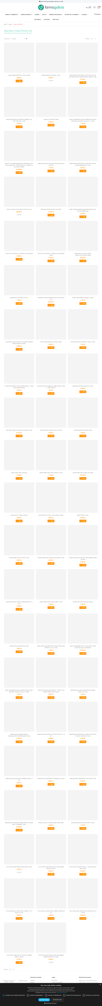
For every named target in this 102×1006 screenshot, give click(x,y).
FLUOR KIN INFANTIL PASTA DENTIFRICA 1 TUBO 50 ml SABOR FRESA (19, 386)
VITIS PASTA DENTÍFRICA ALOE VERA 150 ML (19, 867)
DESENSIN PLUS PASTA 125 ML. (19, 297)
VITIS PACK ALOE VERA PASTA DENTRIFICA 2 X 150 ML (82, 911)
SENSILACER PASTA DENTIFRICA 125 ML (82, 822)
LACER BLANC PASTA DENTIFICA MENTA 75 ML (51, 557)
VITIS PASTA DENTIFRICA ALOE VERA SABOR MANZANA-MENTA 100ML (51, 956)
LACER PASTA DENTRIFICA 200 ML (83, 602)
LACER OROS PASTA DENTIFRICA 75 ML (51, 602)
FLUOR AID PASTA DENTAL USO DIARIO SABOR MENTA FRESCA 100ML (19, 342)
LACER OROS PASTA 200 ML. (19, 472)
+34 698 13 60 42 (22, 980)
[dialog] (51, 994)
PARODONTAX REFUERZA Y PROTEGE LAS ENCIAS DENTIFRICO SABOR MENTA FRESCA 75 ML (83, 76)
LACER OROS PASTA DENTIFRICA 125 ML (51, 472)
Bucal (10, 24)
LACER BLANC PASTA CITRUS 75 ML (19, 557)
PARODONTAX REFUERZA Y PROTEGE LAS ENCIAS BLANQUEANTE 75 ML (82, 164)
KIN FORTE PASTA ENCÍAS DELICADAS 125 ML (19, 430)
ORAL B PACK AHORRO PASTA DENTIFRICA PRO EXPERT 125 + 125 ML (51, 646)
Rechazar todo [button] (57, 999)
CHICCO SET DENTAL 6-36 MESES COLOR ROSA (19, 253)
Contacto (32, 980)
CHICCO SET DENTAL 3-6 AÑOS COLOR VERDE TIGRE (51, 254)
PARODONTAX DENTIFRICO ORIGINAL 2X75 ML (51, 778)
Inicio (5, 24)
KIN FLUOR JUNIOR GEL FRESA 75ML (51, 342)
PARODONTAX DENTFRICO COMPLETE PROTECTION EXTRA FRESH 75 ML (83, 735)
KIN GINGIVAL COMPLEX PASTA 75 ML (51, 430)
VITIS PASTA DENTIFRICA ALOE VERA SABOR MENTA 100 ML (51, 867)
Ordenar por (7, 38)
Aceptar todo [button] (44, 999)
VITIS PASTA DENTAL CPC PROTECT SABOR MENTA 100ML (19, 956)
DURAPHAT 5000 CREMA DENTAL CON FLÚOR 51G (51, 298)
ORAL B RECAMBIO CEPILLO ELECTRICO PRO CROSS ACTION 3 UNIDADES (83, 646)
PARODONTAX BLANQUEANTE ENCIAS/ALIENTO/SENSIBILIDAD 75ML (19, 735)
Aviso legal (54, 980)
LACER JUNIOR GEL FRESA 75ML (83, 430)
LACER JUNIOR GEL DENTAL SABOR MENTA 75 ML (19, 602)
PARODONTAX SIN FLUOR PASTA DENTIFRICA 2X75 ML (51, 164)
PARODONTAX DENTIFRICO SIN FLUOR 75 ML (83, 778)
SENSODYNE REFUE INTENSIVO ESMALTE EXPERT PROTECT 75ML (19, 120)
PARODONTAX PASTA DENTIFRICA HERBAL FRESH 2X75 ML (82, 691)
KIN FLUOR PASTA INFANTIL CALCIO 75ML (83, 342)
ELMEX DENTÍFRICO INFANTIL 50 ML (82, 297)
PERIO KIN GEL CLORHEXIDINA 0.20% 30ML (51, 822)
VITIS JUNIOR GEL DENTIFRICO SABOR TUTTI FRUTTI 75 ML (19, 911)
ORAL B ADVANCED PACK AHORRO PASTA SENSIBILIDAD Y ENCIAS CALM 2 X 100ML (19, 691)
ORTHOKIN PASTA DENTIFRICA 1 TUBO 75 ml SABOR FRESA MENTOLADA (51, 691)
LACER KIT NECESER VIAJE (51, 119)
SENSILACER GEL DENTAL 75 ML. (51, 75)
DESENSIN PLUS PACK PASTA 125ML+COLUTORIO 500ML (83, 254)
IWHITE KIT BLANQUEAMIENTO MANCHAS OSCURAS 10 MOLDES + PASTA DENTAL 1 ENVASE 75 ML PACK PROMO (19, 165)
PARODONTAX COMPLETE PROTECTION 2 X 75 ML (51, 735)
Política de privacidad (57, 982)
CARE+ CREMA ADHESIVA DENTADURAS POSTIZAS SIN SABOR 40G (82, 210)
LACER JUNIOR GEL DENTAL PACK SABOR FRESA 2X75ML (83, 558)
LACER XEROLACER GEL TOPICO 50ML (19, 75)
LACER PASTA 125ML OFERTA (19, 515)
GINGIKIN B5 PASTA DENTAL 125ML (82, 386)
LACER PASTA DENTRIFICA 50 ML (19, 646)
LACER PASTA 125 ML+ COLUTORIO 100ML (51, 515)
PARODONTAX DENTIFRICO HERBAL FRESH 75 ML (19, 779)
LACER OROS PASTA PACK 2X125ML (83, 472)
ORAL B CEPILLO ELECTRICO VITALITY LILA (19, 209)
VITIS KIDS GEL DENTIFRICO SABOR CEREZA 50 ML (51, 911)
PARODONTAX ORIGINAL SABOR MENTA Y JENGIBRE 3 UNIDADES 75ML (19, 823)
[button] (94, 7)
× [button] (100, 984)
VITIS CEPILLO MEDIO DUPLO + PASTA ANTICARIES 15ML (83, 867)
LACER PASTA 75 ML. (83, 515)
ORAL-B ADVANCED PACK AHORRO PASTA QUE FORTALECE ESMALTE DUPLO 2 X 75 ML (82, 120)
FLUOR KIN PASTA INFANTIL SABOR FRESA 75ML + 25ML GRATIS (51, 386)
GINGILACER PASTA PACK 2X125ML (51, 209)
